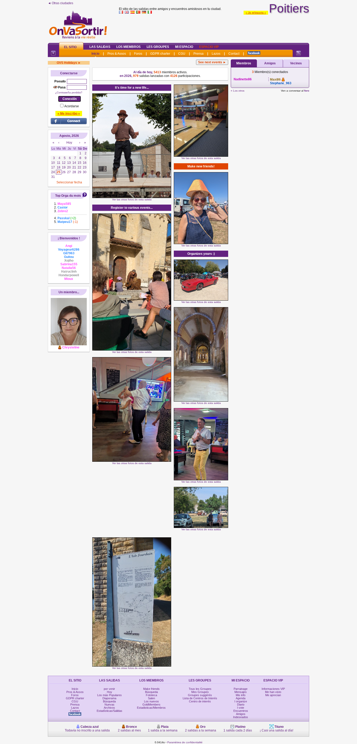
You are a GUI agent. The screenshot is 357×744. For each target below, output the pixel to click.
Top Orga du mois (68, 196)
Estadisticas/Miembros (151, 707)
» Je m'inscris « (256, 12)
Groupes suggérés (200, 695)
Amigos (270, 63)
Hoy (109, 692)
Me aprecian (273, 695)
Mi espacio (184, 47)
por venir (109, 688)
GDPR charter (160, 53)
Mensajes (240, 692)
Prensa (198, 53)
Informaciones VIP (273, 688)
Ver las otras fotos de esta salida (132, 199)
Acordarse (71, 106)
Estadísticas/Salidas (109, 710)
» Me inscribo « (68, 113)
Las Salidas (99, 47)
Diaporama (109, 698)
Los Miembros (128, 47)
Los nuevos (151, 701)
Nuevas (109, 704)
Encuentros (240, 710)
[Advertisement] (214, 27)
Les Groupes (158, 47)
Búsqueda (109, 701)
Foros (138, 53)
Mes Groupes (200, 692)
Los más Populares (109, 695)
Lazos (216, 53)
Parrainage (240, 688)
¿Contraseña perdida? (68, 92)
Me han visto (273, 692)
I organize (240, 701)
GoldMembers (151, 704)
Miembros (243, 63)
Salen (151, 698)
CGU (181, 53)
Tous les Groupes (200, 688)
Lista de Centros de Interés (200, 698)
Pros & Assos (116, 53)
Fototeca (151, 695)
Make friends (151, 688)
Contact (233, 53)
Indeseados (240, 717)
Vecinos (296, 63)
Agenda (240, 698)
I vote (240, 707)
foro (306, 90)
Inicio (95, 53)
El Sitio (70, 47)
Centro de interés (200, 701)
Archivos (109, 707)
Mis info (240, 695)
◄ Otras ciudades (60, 3)
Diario (240, 704)
